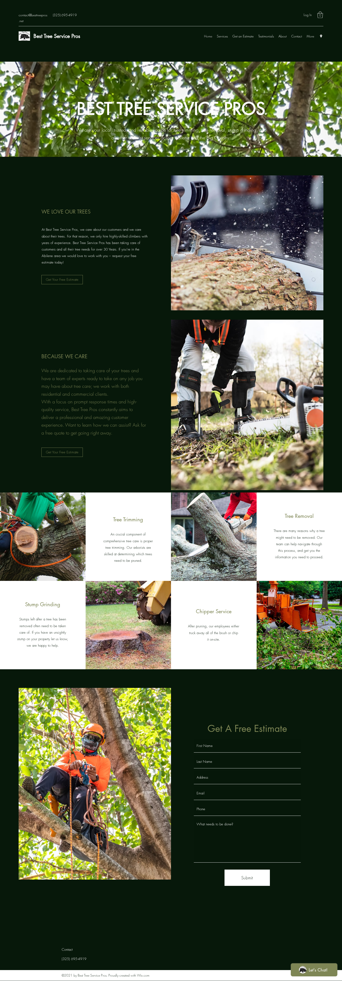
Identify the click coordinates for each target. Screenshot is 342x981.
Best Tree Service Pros (57, 36)
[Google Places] (321, 36)
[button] (320, 14)
